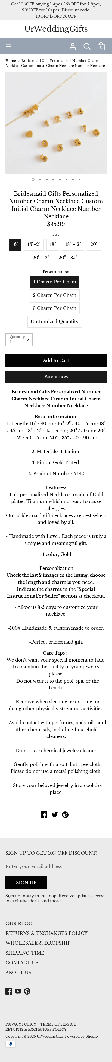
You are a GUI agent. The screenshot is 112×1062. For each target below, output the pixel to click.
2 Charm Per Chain (54, 295)
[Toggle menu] (8, 46)
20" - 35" (67, 257)
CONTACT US (21, 962)
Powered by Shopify (82, 1036)
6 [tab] (66, 179)
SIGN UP (26, 882)
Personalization (56, 272)
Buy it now (56, 376)
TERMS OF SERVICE (58, 1024)
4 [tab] (53, 179)
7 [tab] (73, 179)
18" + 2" (73, 244)
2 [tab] (40, 179)
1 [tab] (33, 179)
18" (53, 244)
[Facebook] (9, 991)
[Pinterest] (28, 991)
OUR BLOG (18, 923)
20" (94, 244)
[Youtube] (18, 991)
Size (56, 234)
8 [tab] (79, 179)
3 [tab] (47, 179)
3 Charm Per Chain (54, 308)
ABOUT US (18, 972)
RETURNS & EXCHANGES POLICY (46, 933)
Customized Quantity (55, 321)
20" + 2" (40, 257)
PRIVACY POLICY (20, 1024)
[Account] (72, 44)
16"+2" (34, 244)
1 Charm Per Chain (54, 282)
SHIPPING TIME (24, 953)
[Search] (87, 44)
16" (15, 244)
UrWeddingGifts (56, 29)
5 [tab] (60, 179)
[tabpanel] (56, 123)
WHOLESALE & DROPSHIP (37, 943)
